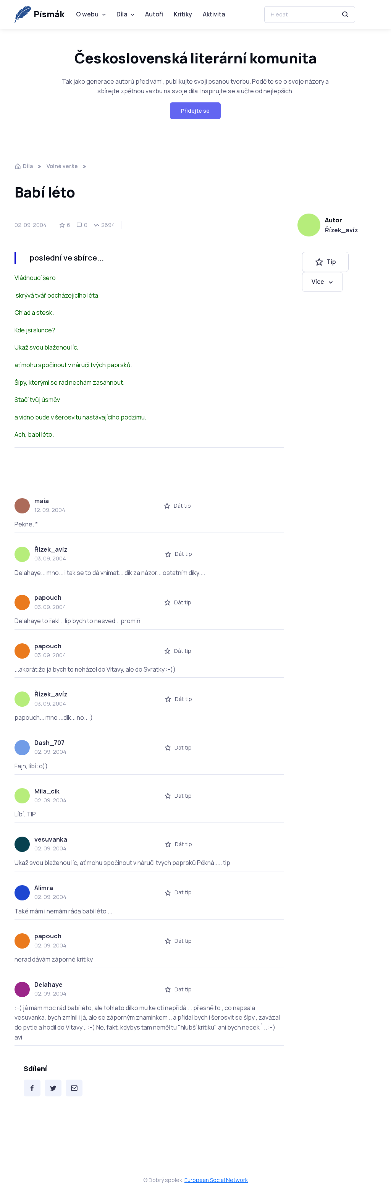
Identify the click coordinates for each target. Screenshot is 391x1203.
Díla (122, 14)
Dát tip (182, 505)
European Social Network (216, 1180)
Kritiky (183, 14)
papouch (47, 597)
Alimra (43, 888)
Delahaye (48, 984)
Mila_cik (47, 791)
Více (318, 281)
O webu (87, 14)
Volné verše (62, 166)
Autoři (154, 14)
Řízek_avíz (341, 230)
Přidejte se (195, 110)
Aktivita (214, 14)
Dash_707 (49, 742)
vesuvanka (50, 839)
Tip (331, 261)
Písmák (49, 14)
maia (41, 501)
